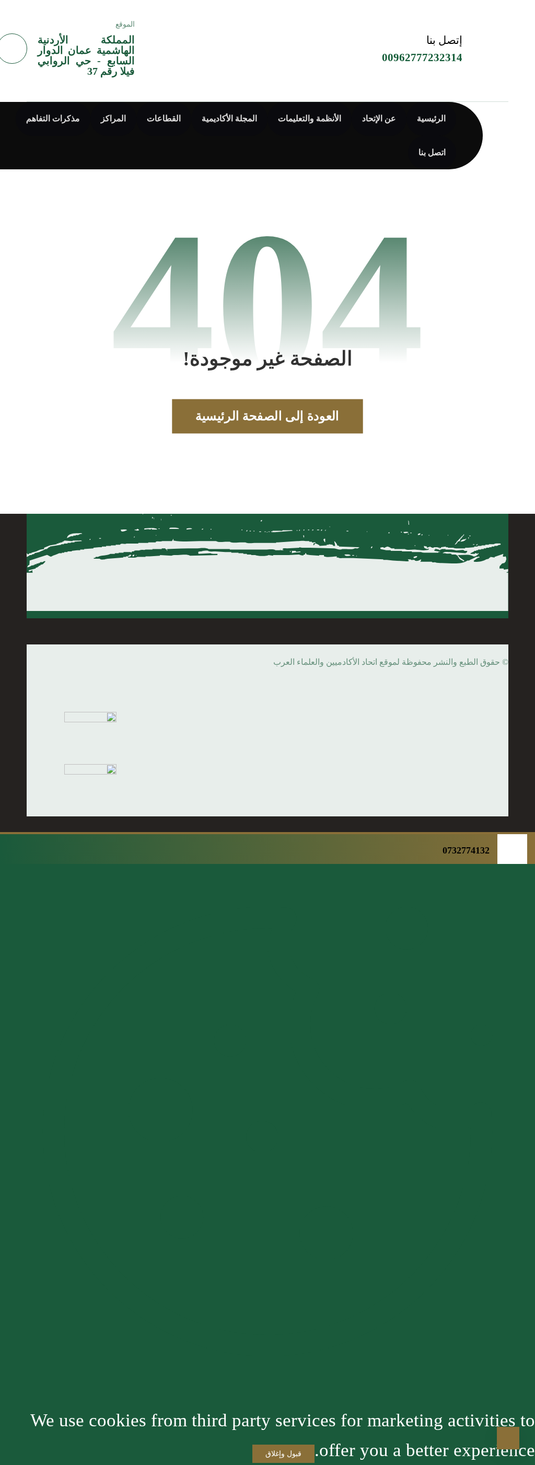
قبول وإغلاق (283, 1454)
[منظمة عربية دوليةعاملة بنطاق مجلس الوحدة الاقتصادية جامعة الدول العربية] (237, 43)
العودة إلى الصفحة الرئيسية (267, 416)
